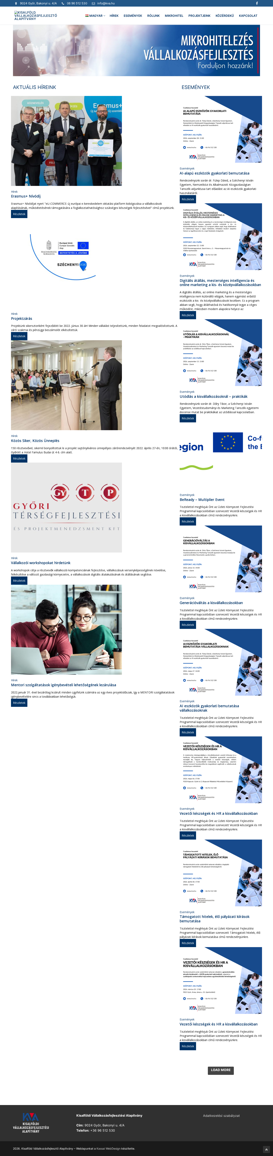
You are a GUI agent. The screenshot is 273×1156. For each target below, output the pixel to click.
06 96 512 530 (77, 3)
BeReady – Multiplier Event (202, 499)
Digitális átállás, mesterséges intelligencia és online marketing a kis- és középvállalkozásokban (220, 282)
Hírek (14, 191)
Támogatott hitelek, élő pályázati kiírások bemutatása (214, 918)
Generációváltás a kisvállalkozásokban (211, 602)
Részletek (19, 214)
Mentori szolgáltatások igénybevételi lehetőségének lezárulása (63, 684)
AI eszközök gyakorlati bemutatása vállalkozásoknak (209, 708)
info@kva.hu (106, 3)
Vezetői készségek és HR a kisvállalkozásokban (219, 813)
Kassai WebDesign (109, 1148)
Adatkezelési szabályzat (221, 1116)
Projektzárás (21, 318)
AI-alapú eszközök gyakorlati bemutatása (214, 173)
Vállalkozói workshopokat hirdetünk (40, 562)
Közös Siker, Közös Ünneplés (35, 440)
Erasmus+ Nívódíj (26, 196)
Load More (221, 1070)
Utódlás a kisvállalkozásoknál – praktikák (213, 396)
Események (187, 168)
